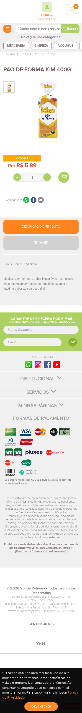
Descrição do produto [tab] (41, 227)
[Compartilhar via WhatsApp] (26, 200)
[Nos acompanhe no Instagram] (38, 364)
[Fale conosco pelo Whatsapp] (28, 364)
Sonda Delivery (41, 578)
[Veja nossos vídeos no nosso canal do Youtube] (56, 364)
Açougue (65, 46)
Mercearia (16, 46)
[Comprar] (63, 177)
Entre (45, 15)
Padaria (9, 54)
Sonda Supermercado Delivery (15, 11)
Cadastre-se (47, 20)
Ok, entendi (41, 707)
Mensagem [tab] (41, 243)
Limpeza (41, 46)
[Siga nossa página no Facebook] (47, 364)
